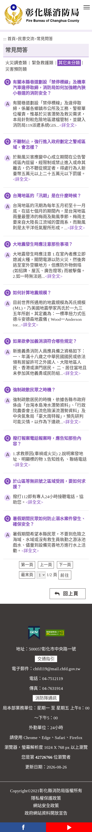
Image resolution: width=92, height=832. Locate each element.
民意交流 (26, 39)
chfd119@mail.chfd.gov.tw (56, 668)
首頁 (11, 39)
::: (4, 39)
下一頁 (65, 565)
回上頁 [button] (71, 593)
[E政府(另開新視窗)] (34, 633)
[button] (86, 7)
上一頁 (46, 565)
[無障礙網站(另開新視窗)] (55, 632)
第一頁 (27, 565)
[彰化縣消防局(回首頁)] (41, 14)
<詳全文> (68, 125)
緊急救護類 (42, 62)
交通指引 (46, 659)
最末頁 (27, 575)
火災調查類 (16, 62)
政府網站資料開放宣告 (46, 813)
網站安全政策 (46, 805)
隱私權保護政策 (46, 798)
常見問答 (45, 39)
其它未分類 (69, 62)
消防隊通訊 (46, 698)
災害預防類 (16, 69)
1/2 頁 (52, 575)
